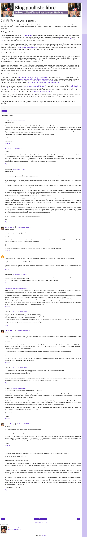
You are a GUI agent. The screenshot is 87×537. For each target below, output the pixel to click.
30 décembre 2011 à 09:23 (20, 367)
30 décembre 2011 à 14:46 (24, 424)
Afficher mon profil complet (15, 529)
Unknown (7, 256)
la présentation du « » (36, 86)
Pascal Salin (14, 91)
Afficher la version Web (41, 522)
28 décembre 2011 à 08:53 (20, 288)
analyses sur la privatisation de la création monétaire (43, 82)
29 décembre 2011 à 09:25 (24, 330)
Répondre (7, 143)
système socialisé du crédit (44, 81)
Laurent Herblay (9, 227)
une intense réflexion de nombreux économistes (33, 77)
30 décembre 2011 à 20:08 (20, 451)
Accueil (40, 518)
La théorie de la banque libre (42, 91)
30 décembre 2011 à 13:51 (18, 388)
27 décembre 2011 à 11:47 (15, 149)
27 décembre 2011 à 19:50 (18, 256)
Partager (4, 111)
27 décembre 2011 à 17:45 (24, 227)
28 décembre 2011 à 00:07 (20, 274)
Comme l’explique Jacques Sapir (27, 47)
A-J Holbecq (8, 288)
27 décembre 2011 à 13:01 (20, 169)
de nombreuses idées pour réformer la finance (34, 79)
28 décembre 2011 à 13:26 (20, 311)
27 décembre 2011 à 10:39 (18, 120)
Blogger (44, 535)
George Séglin (28, 35)
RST (6, 149)
